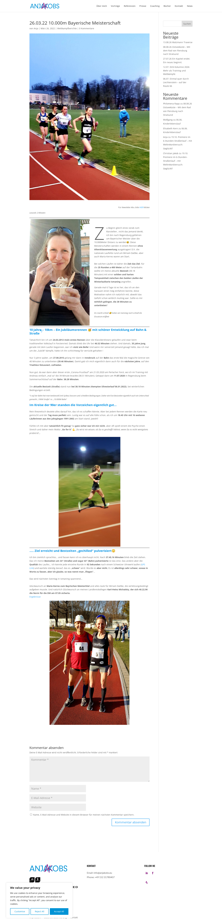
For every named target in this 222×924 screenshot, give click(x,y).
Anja (36, 28)
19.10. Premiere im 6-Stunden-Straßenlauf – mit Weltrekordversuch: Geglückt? (175, 161)
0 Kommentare (86, 28)
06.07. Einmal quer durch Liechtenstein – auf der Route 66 (176, 82)
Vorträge (115, 6)
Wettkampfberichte (67, 28)
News (190, 6)
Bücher (167, 6)
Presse (142, 6)
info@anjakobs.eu (103, 872)
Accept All (59, 911)
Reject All (39, 911)
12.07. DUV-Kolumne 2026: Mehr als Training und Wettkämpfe (176, 71)
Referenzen (129, 6)
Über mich (101, 6)
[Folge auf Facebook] (152, 873)
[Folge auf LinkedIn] (146, 873)
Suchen (187, 23)
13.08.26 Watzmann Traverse (177, 42)
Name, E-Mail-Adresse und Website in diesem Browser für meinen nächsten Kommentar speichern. (83, 814)
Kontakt (179, 6)
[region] (39, 900)
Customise (19, 911)
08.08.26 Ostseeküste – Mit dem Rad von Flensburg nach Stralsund (176, 50)
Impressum (35, 917)
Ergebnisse (35, 596)
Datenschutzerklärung (55, 917)
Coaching (155, 6)
